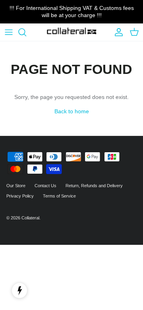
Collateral (30, 217)
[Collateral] (72, 32)
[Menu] (8, 32)
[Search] (26, 32)
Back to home (71, 111)
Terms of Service (59, 196)
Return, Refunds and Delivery (94, 185)
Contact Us (45, 185)
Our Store (15, 185)
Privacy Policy (20, 196)
